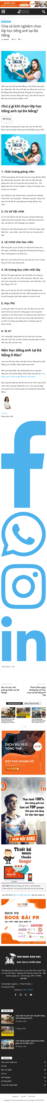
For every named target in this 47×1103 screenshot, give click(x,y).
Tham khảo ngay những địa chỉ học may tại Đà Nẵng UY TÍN (36, 691)
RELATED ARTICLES (14, 703)
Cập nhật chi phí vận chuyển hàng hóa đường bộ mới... (30, 1016)
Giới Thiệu (31, 1096)
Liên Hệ (23, 1096)
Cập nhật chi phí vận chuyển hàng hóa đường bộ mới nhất (8, 720)
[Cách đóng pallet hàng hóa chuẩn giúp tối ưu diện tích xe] (39, 712)
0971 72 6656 (28, 990)
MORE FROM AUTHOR (31, 703)
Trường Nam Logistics (9, 984)
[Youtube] (31, 995)
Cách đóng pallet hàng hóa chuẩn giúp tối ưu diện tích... (30, 1042)
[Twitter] (9, 45)
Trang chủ (15, 1096)
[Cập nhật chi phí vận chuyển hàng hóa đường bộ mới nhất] (8, 712)
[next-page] (25, 726)
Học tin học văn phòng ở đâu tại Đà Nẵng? (10, 690)
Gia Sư (4, 1074)
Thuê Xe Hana (25, 984)
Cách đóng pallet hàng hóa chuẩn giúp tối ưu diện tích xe (38, 720)
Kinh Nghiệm (11, 17)
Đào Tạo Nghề (6, 1070)
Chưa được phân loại (9, 1062)
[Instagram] (23, 612)
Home (3, 17)
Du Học (4, 1066)
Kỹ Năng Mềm (6, 1081)
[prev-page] (22, 726)
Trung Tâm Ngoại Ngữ (9, 1085)
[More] (27, 45)
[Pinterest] (15, 45)
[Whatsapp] (23, 559)
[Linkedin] (23, 664)
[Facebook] (3, 45)
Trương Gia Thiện (7, 987)
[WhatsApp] (21, 45)
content (6, 39)
